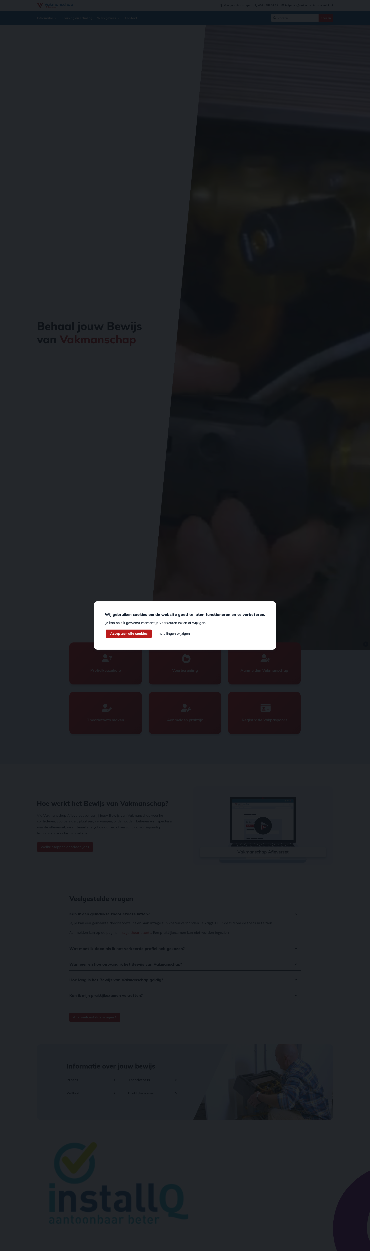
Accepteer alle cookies (129, 633)
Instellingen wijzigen (174, 633)
